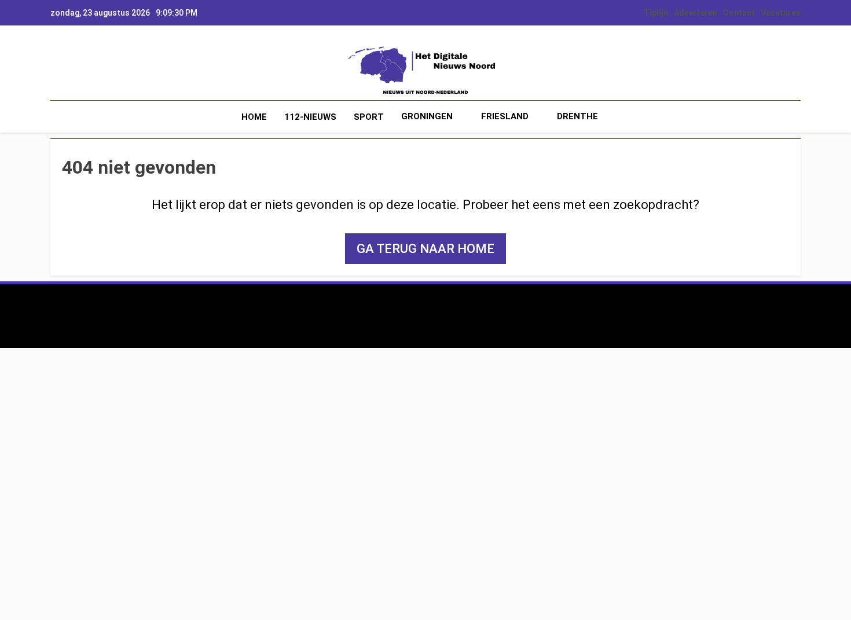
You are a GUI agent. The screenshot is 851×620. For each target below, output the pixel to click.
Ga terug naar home (425, 248)
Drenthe (577, 116)
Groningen (427, 116)
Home (254, 117)
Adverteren (695, 12)
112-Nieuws (310, 117)
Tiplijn (656, 12)
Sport (369, 117)
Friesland (505, 116)
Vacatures (781, 12)
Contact (739, 12)
